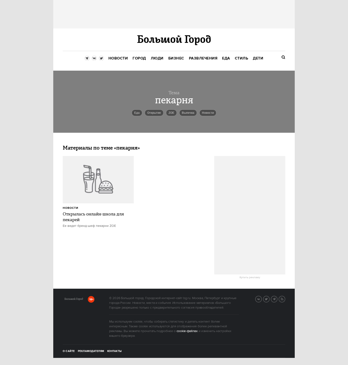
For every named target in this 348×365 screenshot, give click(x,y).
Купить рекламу (250, 277)
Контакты (114, 351)
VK (261, 299)
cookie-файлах (187, 331)
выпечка (188, 112)
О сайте (69, 351)
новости (208, 112)
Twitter (269, 299)
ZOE (171, 112)
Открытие (154, 112)
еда (137, 112)
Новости (70, 208)
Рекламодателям (91, 351)
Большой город (74, 300)
